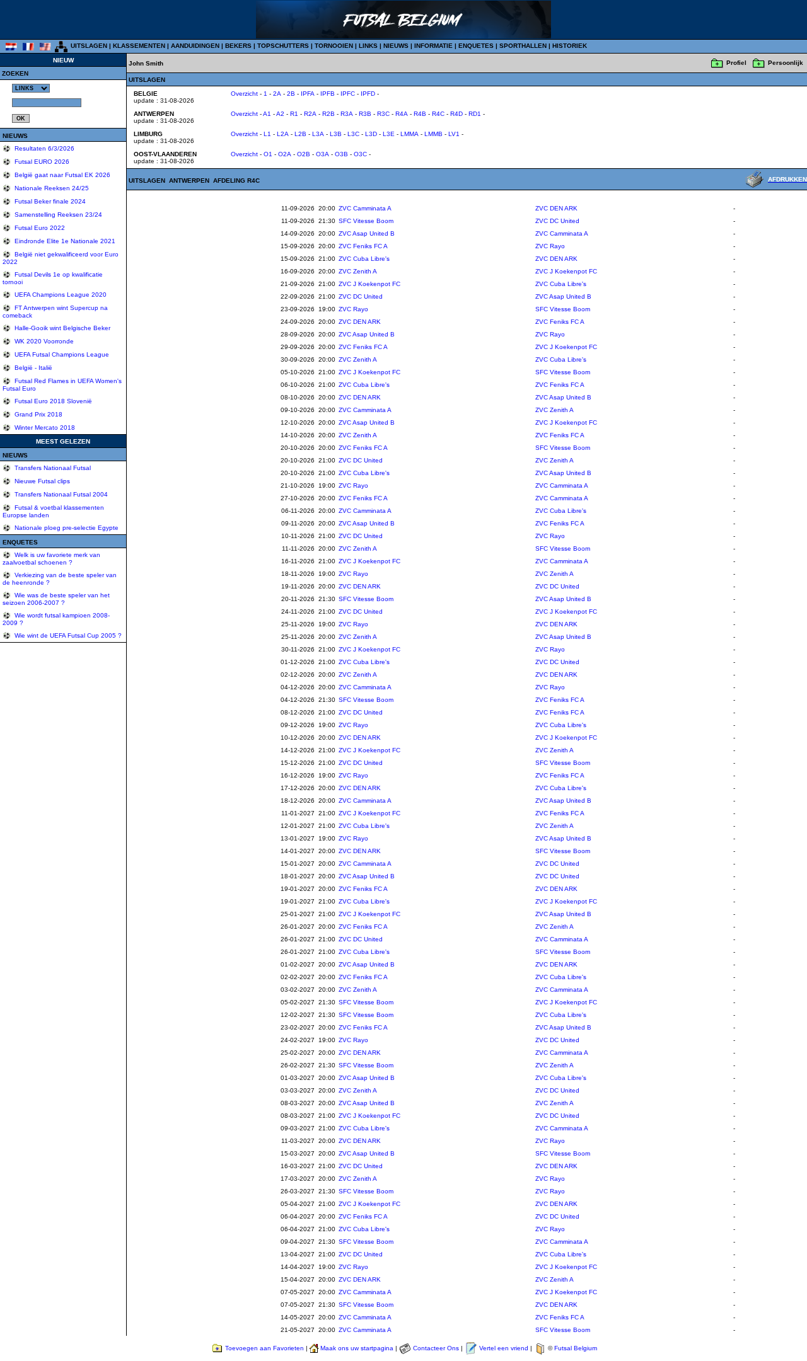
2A (277, 93)
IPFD (368, 93)
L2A (283, 133)
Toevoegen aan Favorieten (264, 1348)
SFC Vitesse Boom (366, 220)
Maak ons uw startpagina (356, 1348)
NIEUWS (396, 45)
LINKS (368, 45)
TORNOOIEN (334, 45)
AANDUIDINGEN (195, 45)
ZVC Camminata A (365, 208)
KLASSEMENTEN (139, 45)
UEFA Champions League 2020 (60, 294)
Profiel (736, 62)
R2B (328, 113)
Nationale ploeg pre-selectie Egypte (66, 527)
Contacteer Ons (436, 1348)
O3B (341, 154)
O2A (284, 154)
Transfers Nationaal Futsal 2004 (60, 494)
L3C (353, 133)
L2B (300, 133)
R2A (310, 113)
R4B (420, 113)
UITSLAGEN (89, 45)
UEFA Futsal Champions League (61, 354)
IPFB (327, 93)
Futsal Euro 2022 (39, 227)
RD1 (474, 113)
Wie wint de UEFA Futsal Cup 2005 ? (67, 635)
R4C (438, 113)
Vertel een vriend (503, 1348)
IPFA (308, 93)
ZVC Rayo (550, 246)
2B (291, 93)
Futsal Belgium (575, 1348)
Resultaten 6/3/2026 (43, 148)
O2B (303, 154)
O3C (360, 154)
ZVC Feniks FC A (363, 246)
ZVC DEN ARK (556, 208)
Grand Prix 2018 (37, 414)
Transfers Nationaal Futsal (52, 467)
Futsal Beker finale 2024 (49, 201)
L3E (389, 133)
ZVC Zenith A (358, 271)
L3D (371, 133)
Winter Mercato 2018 (44, 427)
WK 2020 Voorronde (43, 341)
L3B (336, 133)
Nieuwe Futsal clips (41, 481)
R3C (383, 113)
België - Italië (32, 367)
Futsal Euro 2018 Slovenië (52, 401)
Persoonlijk (785, 62)
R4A (401, 113)
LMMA (409, 133)
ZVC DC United (557, 220)
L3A (318, 133)
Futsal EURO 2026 (41, 161)
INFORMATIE (433, 45)
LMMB (433, 133)
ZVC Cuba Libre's (364, 258)
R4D (456, 113)
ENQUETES (476, 45)
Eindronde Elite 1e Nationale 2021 (64, 241)
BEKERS (238, 45)
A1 (267, 113)
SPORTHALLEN (523, 45)
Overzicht (244, 93)
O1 (268, 154)
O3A (322, 154)
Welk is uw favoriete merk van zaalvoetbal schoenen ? (51, 558)
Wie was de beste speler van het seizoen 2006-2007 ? (56, 599)
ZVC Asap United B (367, 233)
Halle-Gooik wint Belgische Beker (61, 327)
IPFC (347, 93)
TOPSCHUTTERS (283, 45)
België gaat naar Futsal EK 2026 (61, 174)
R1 (294, 113)
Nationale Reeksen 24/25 (51, 188)
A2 (280, 113)
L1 (267, 133)
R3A (346, 113)
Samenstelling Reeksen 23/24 (57, 214)
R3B (365, 113)
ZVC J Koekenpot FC (566, 271)
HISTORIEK (569, 45)
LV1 (454, 133)
